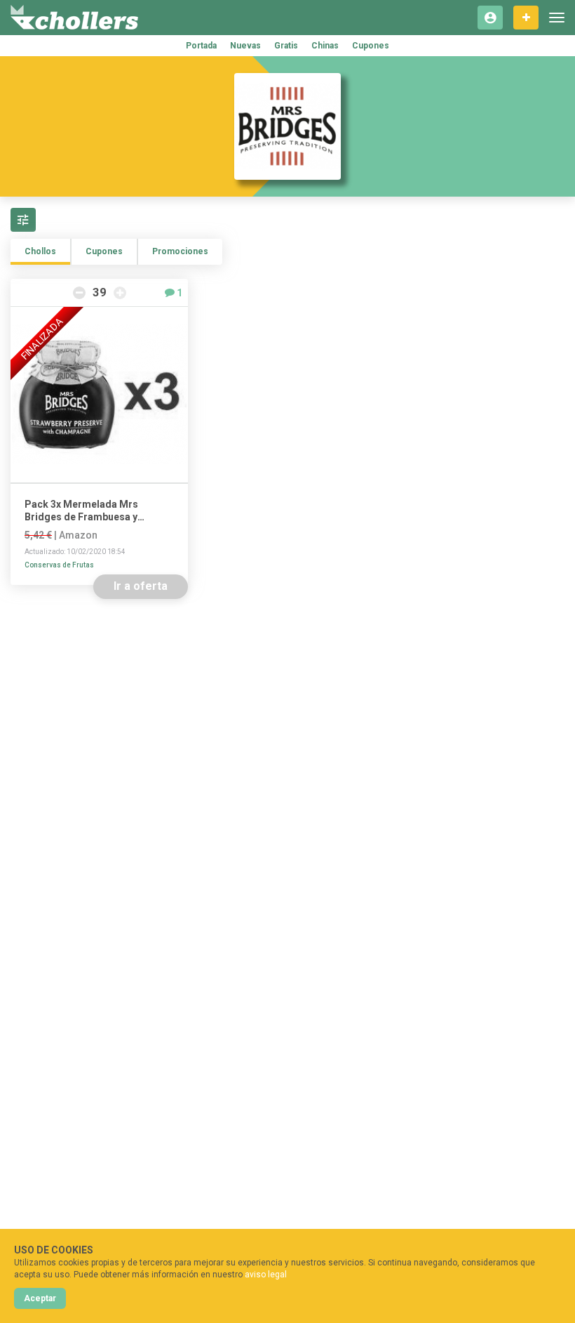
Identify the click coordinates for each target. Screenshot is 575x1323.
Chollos (40, 251)
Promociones (180, 251)
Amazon (78, 535)
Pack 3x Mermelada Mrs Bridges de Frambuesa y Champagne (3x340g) (81, 511)
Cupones (370, 46)
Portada (201, 46)
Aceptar (40, 1298)
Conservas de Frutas (59, 565)
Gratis (286, 46)
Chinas (325, 46)
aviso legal (266, 1274)
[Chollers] (74, 17)
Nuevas (245, 46)
